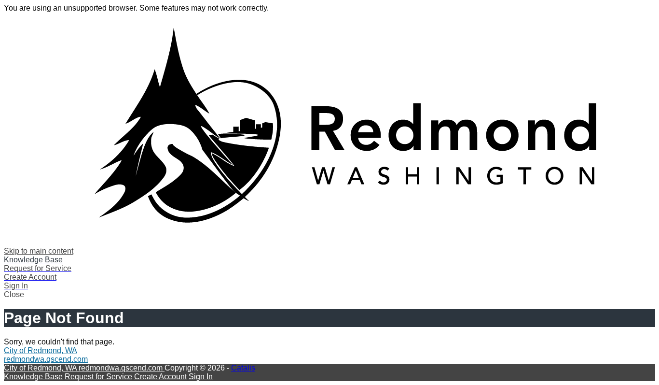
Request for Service (98, 376)
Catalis (243, 368)
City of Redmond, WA (40, 350)
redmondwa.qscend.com (46, 359)
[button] (329, 294)
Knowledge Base (33, 376)
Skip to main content (38, 251)
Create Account (160, 376)
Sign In (201, 376)
